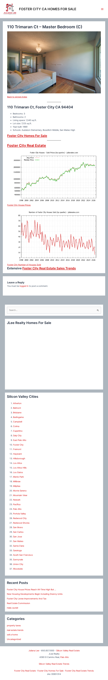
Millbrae (16, 481)
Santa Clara (18, 546)
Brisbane (17, 412)
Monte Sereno (20, 490)
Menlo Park (18, 477)
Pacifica (16, 504)
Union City (18, 564)
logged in (24, 286)
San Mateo (18, 541)
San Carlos (18, 532)
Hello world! (12, 608)
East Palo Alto (19, 440)
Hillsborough (19, 458)
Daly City (17, 435)
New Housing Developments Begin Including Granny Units (35, 594)
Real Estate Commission (18, 603)
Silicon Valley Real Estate (68, 650)
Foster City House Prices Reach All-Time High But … (31, 589)
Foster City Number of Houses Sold (24, 264)
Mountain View (20, 495)
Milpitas (16, 486)
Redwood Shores (21, 523)
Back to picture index (17, 97)
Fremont (17, 449)
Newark (16, 500)
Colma (16, 426)
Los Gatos (18, 472)
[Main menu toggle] (102, 9)
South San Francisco (23, 555)
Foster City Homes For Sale (27, 135)
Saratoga (17, 550)
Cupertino (17, 431)
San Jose (17, 536)
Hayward (17, 454)
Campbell (17, 421)
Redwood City (20, 518)
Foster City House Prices (19, 205)
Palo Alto (17, 509)
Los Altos (17, 463)
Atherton (17, 403)
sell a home (12, 634)
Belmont (17, 408)
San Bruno (18, 527)
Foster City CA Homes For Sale (47, 9)
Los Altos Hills (20, 467)
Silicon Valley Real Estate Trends (54, 664)
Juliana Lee (34, 650)
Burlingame (18, 417)
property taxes (14, 625)
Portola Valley (19, 513)
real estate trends (15, 630)
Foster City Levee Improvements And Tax (26, 598)
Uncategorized (14, 639)
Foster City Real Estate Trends (79, 670)
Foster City (18, 445)
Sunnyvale (18, 559)
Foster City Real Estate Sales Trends (49, 268)
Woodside (18, 569)
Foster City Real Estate (26, 145)
